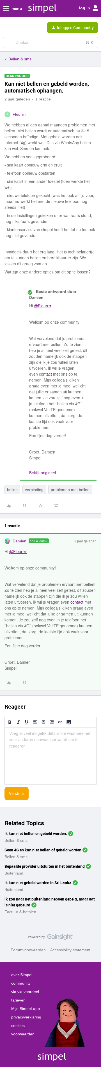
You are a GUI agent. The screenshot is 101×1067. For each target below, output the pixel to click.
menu (16, 8)
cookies (18, 1025)
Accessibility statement (70, 950)
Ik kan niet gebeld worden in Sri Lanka (38, 882)
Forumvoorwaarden (28, 950)
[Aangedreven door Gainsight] (50, 938)
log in (85, 8)
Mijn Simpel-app (25, 1008)
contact (45, 374)
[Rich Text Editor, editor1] (50, 756)
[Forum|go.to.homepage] (26, 27)
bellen (12, 489)
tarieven (18, 1000)
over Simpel (21, 974)
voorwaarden (23, 1034)
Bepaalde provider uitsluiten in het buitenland (44, 866)
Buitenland (13, 873)
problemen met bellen (70, 489)
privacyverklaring (26, 1017)
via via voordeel (25, 991)
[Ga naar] (9, 42)
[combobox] (50, 42)
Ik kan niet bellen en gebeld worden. (35, 833)
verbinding (34, 489)
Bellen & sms (19, 59)
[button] (6, 29)
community (21, 983)
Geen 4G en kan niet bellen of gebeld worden (42, 850)
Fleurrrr (19, 114)
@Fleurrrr (42, 305)
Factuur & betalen (20, 912)
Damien (19, 541)
